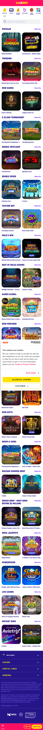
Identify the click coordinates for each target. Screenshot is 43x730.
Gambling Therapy (18, 700)
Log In (27, 727)
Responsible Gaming (6, 698)
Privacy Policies (29, 364)
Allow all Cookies (21, 380)
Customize (20, 386)
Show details (31, 373)
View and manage (6, 705)
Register (37, 727)
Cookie (18, 364)
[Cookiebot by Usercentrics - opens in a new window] (30, 342)
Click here (3, 696)
